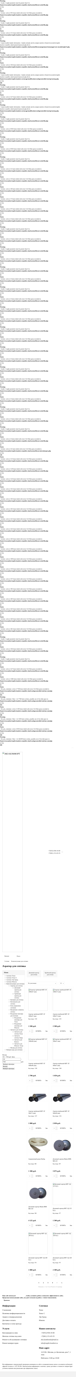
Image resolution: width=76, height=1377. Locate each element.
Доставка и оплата (9, 1320)
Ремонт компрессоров (10, 1343)
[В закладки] (46, 989)
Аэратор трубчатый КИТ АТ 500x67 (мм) (61, 1064)
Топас (41, 1310)
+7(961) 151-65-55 (54, 853)
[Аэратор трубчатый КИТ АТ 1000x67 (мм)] (38, 1000)
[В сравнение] (46, 993)
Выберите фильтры (8, 1064)
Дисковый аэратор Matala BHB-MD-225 (62, 1160)
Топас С (42, 1313)
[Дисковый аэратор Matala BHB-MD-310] (38, 1193)
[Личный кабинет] (72, 747)
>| (61, 1282)
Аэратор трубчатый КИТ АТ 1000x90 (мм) (36, 1064)
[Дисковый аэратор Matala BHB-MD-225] (62, 1145)
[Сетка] (68, 983)
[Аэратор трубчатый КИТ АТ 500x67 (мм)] (62, 1049)
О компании (6, 1310)
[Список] (70, 983)
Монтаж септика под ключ (11, 1336)
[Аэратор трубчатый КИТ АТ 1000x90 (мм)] (38, 1049)
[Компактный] (72, 983)
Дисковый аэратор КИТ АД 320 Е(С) (62, 1259)
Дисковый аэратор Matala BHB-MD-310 (37, 1207)
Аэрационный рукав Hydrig (36, 1159)
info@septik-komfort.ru (49, 1343)
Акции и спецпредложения (12, 1317)
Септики (6, 961)
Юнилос (42, 1320)
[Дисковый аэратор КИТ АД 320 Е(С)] (62, 1243)
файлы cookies (20, 1295)
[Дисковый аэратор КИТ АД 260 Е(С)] (38, 1243)
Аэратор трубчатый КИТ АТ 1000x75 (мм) (61, 1015)
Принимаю (7, 1300)
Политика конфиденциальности (13, 1313)
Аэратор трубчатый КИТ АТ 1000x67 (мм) (36, 1015)
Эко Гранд (42, 1317)
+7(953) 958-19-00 (54, 851)
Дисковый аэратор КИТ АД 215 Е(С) (62, 1209)
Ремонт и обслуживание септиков (14, 1340)
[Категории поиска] (14, 956)
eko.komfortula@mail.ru (49, 1340)
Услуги (5, 1328)
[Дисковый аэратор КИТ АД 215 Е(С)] (62, 1194)
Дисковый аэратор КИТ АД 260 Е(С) (37, 1259)
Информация (8, 1306)
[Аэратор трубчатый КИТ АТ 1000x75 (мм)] (62, 1000)
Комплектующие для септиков (19, 961)
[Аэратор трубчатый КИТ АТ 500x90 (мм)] (62, 1097)
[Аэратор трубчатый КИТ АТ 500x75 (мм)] (38, 1097)
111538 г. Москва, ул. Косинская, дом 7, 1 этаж (56, 1353)
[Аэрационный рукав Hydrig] (38, 1145)
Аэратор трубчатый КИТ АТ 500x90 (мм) (61, 1112)
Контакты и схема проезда (11, 1324)
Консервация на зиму (10, 1333)
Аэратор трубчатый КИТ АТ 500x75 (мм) (36, 1112)
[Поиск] (72, 956)
